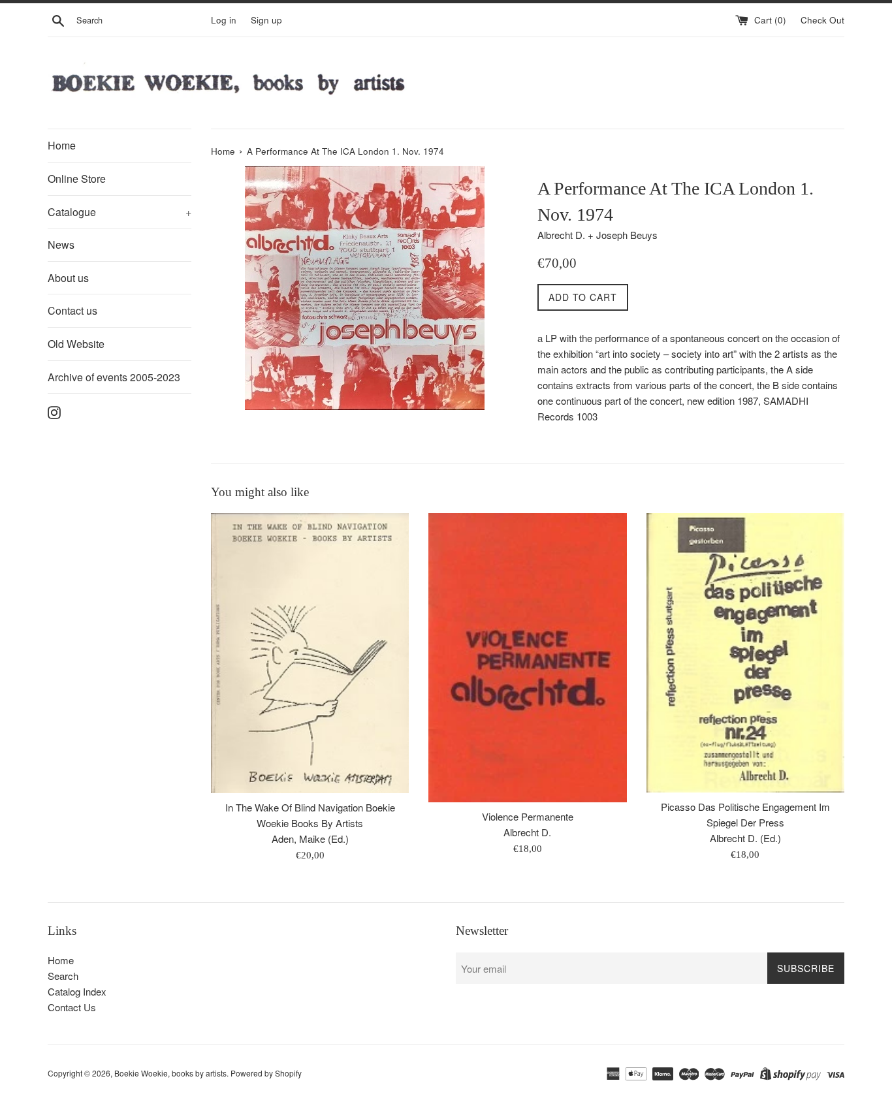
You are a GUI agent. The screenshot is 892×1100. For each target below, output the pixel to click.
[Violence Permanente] (527, 657)
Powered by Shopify (266, 1072)
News (61, 244)
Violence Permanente (527, 816)
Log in (223, 20)
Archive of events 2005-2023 (114, 377)
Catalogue (119, 211)
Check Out (822, 20)
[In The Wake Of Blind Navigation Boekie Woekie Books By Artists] (310, 653)
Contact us (72, 310)
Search (63, 975)
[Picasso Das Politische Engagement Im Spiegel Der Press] (745, 652)
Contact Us (72, 1007)
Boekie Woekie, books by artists (170, 1072)
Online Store (77, 178)
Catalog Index (77, 991)
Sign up (266, 20)
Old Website (76, 343)
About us (68, 277)
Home (62, 145)
